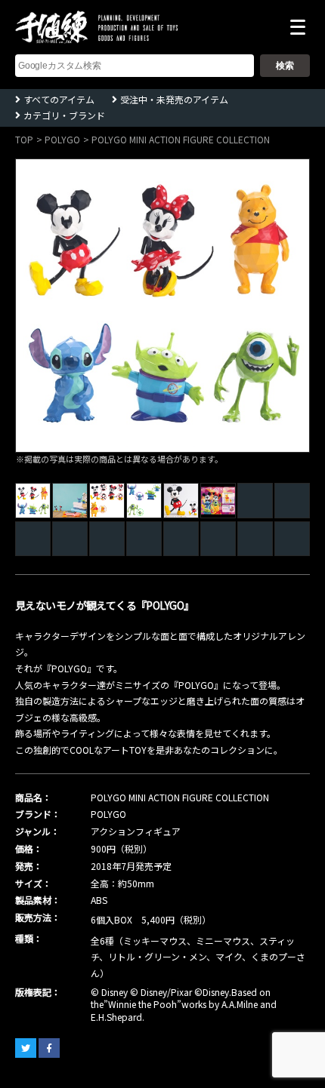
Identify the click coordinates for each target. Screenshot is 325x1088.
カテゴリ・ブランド (64, 115)
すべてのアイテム (58, 99)
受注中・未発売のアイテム (174, 99)
